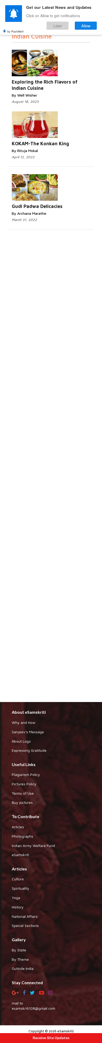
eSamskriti (20, 854)
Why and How (23, 722)
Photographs (22, 836)
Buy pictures (22, 802)
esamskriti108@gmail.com (33, 1008)
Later (57, 25)
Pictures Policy (24, 784)
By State (19, 950)
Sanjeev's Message (28, 732)
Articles (18, 827)
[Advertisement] (51, 501)
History (18, 907)
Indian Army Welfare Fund (33, 845)
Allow (85, 25)
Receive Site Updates (51, 1037)
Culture (18, 879)
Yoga (16, 897)
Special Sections (25, 925)
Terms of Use (23, 793)
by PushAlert (15, 31)
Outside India (22, 968)
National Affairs (25, 916)
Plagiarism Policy (26, 774)
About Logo (21, 741)
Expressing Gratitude (29, 750)
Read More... (57, 58)
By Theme (20, 959)
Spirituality (20, 888)
